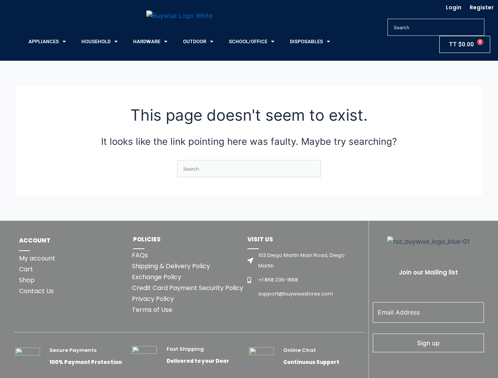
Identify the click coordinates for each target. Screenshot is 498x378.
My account (37, 258)
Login (453, 7)
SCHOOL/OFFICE (248, 41)
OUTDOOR (194, 41)
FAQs (140, 255)
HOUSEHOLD (95, 41)
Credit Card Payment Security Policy (187, 287)
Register (482, 7)
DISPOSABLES (306, 41)
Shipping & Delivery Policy (171, 266)
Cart (26, 269)
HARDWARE (146, 41)
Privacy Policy (153, 298)
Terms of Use (152, 309)
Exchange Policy (156, 277)
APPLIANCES (43, 41)
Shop (27, 280)
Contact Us (36, 291)
